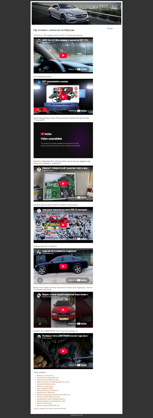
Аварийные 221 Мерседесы (46, 392)
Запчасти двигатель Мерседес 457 (48, 405)
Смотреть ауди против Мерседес (47, 377)
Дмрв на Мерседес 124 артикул (47, 390)
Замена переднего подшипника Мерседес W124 (53, 382)
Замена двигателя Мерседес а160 (48, 379)
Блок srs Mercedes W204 (45, 388)
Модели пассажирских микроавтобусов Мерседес (53, 394)
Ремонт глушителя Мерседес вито (48, 397)
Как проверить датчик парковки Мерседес (51, 399)
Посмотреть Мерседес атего (46, 384)
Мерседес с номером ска (45, 386)
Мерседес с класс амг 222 (45, 375)
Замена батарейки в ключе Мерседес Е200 (51, 401)
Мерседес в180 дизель (44, 403)
